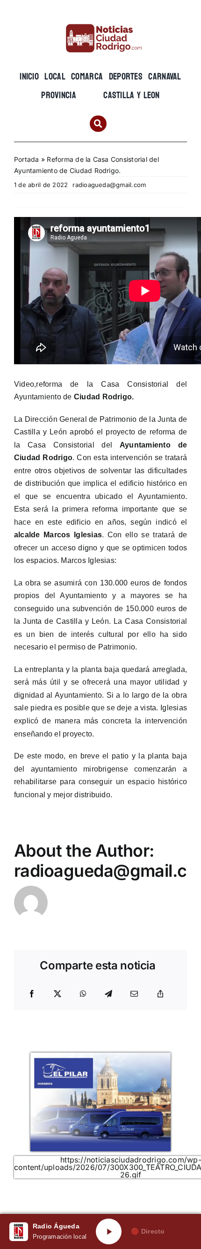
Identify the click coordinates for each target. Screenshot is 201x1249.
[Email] (134, 994)
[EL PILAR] (100, 1056)
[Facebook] (31, 994)
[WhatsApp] (83, 994)
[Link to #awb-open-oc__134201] (98, 124)
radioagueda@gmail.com (109, 184)
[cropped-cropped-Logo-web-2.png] (100, 22)
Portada (26, 159)
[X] (57, 994)
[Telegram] (108, 994)
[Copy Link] (160, 994)
